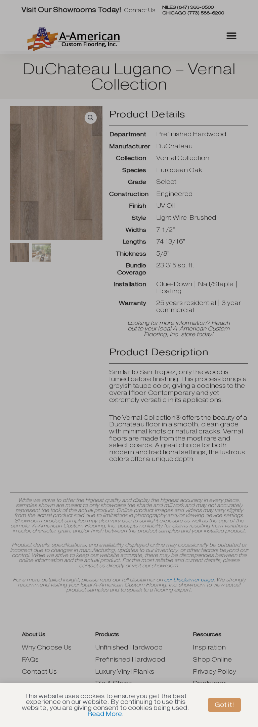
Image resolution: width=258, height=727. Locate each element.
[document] (129, 363)
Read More (104, 713)
